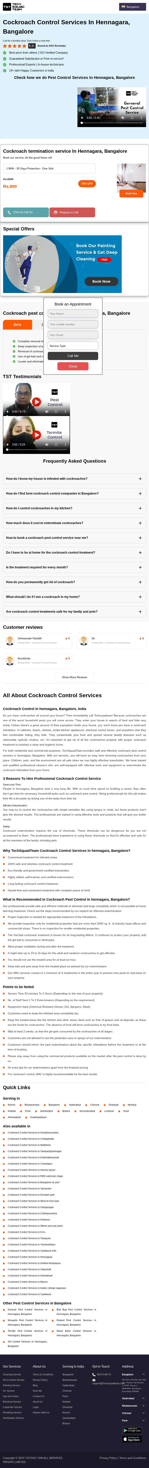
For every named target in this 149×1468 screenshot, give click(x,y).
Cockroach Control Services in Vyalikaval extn (32, 1250)
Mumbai (132, 1104)
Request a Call (69, 212)
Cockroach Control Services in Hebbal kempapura (34, 1263)
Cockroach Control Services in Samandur (29, 1188)
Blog (35, 1385)
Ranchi (11, 1104)
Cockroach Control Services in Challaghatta (31, 1138)
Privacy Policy (40, 1380)
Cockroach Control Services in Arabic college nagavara (37, 1288)
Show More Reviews (74, 677)
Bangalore (54, 1104)
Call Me (73, 356)
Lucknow (109, 1111)
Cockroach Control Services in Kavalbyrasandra (33, 1132)
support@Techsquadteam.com (108, 1383)
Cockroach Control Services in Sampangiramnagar (35, 1151)
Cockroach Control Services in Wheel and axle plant (35, 1226)
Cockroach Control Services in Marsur (28, 1281)
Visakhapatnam (38, 1117)
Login (36, 1407)
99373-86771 (104, 1374)
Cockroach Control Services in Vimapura (29, 1238)
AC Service (9, 1390)
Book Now (131, 193)
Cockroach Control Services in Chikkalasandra (32, 1213)
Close (73, 366)
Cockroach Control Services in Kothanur (29, 1219)
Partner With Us (41, 1412)
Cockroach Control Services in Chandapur (30, 1163)
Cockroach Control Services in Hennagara (30, 1257)
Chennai (94, 1104)
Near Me (37, 1390)
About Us (37, 1401)
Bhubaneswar (32, 1104)
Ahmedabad (14, 1117)
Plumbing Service (12, 1412)
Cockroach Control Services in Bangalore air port (33, 1182)
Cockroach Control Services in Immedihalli (30, 1275)
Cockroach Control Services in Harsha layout (31, 1170)
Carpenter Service (12, 1407)
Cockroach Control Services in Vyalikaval (29, 1294)
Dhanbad (114, 1104)
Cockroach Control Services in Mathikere (29, 1145)
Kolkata (12, 1111)
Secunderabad (87, 1111)
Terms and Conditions (132, 1457)
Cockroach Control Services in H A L (27, 1232)
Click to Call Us (23, 212)
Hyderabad (75, 1104)
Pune (28, 1111)
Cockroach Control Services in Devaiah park (31, 1194)
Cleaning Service (12, 1374)
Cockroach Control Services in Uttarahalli (29, 1269)
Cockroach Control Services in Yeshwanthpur (31, 1244)
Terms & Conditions (43, 1374)
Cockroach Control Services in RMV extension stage (35, 1176)
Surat (126, 1111)
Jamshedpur (46, 1111)
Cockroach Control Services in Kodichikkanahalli (33, 1157)
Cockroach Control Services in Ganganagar (31, 1207)
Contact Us (38, 1396)
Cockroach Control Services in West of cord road (33, 1201)
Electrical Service (12, 1401)
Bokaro (66, 1111)
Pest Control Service (13, 1380)
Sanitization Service (13, 1418)
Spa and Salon (11, 1396)
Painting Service (11, 1385)
